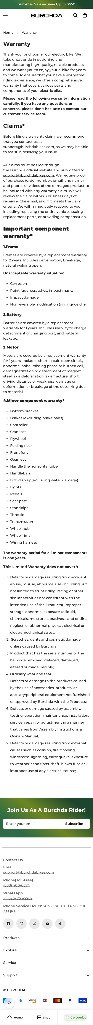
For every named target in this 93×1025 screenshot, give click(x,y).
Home (8, 32)
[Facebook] (8, 923)
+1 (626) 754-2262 (17, 898)
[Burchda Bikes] (46, 15)
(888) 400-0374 (16, 885)
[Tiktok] (60, 923)
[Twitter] (34, 923)
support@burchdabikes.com (28, 147)
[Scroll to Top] (85, 1002)
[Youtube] (47, 923)
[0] (85, 15)
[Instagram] (21, 923)
